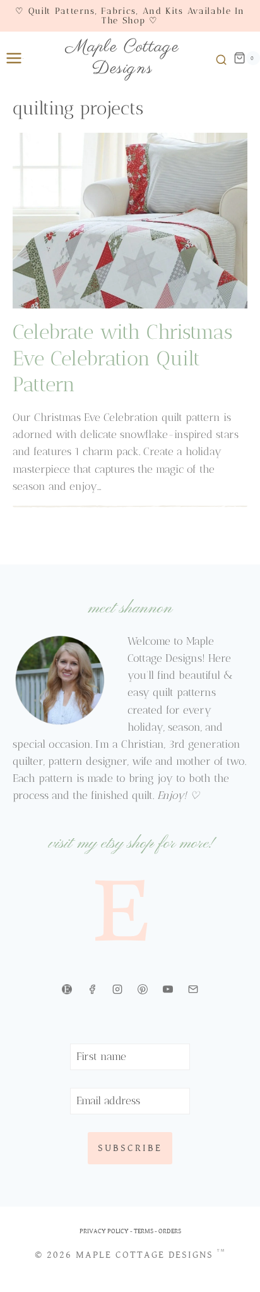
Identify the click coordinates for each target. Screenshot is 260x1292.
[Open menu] (11, 58)
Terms (143, 1231)
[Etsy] (67, 989)
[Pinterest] (143, 989)
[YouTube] (168, 989)
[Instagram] (117, 989)
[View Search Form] (219, 58)
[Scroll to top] (239, 1278)
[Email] (193, 989)
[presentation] (130, 220)
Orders (169, 1231)
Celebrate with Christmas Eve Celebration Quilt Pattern (122, 358)
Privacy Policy (104, 1231)
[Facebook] (92, 989)
